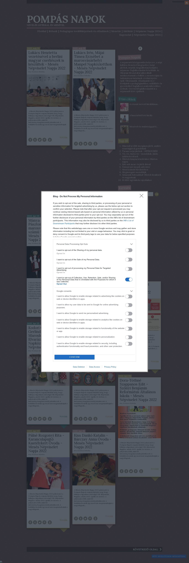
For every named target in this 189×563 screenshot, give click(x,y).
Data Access (94, 367)
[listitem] (94, 244)
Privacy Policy (110, 367)
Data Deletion (79, 367)
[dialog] (94, 281)
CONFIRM (74, 357)
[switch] (128, 250)
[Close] (142, 196)
